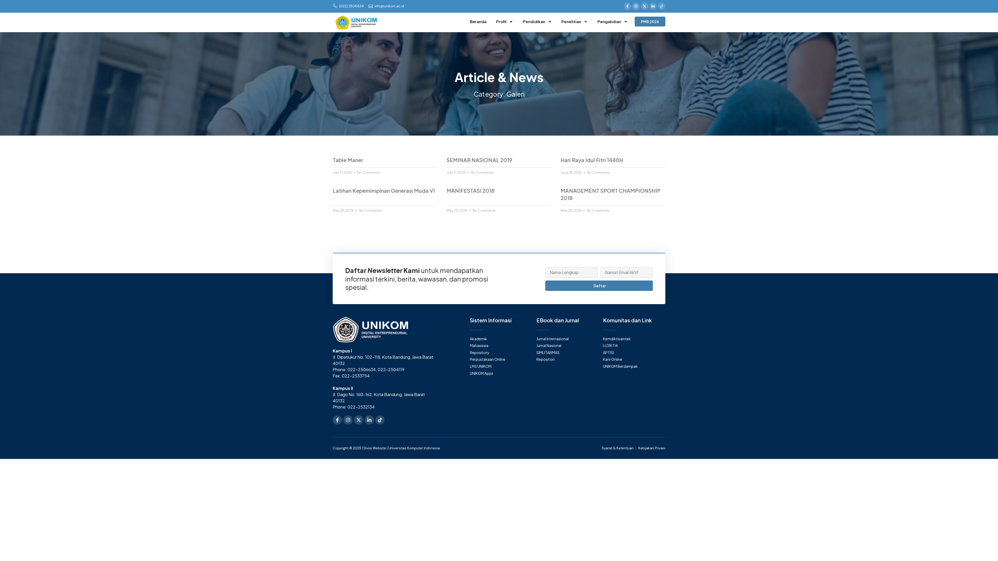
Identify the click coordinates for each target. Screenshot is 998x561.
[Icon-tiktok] (661, 6)
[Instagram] (636, 6)
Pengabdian (609, 21)
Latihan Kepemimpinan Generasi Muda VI (384, 190)
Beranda (478, 21)
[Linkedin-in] (653, 6)
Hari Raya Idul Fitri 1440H (592, 160)
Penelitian (571, 21)
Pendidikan (534, 21)
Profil (501, 21)
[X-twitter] (644, 6)
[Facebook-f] (627, 6)
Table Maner (348, 160)
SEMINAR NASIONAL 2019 (479, 160)
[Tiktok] (380, 420)
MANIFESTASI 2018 (470, 190)
